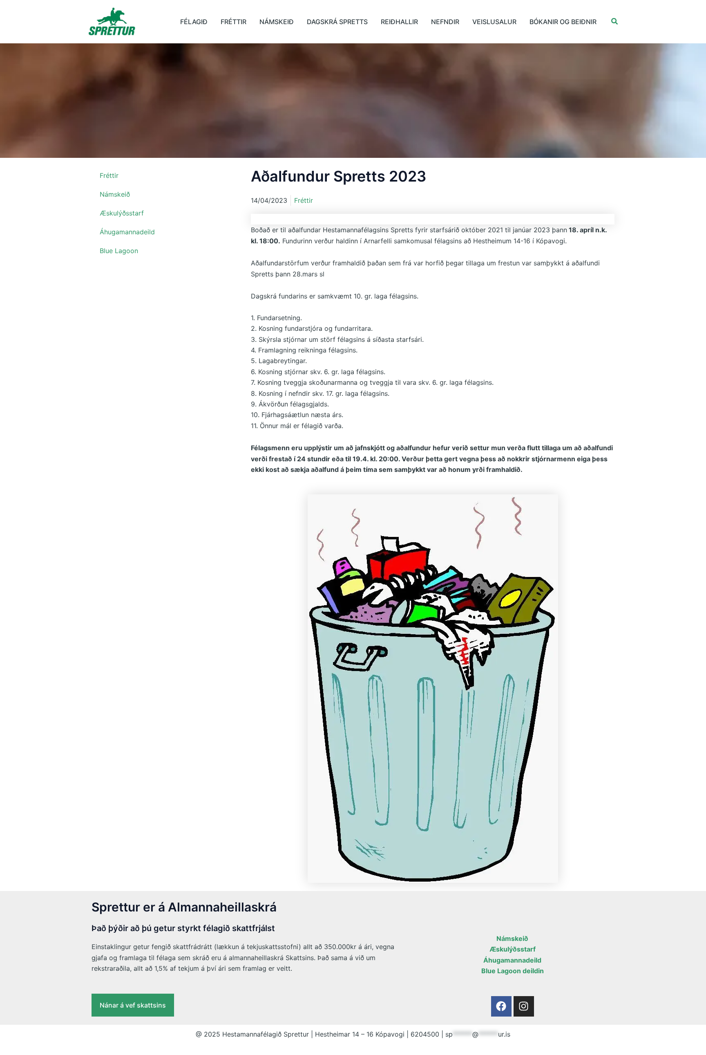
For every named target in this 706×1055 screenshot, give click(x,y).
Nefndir (445, 22)
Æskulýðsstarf (122, 213)
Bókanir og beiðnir (563, 22)
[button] (615, 21)
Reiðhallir (399, 22)
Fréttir (233, 22)
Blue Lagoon (119, 251)
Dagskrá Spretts (337, 22)
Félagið (194, 22)
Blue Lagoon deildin (512, 971)
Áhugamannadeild (127, 232)
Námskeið (276, 22)
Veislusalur (494, 22)
